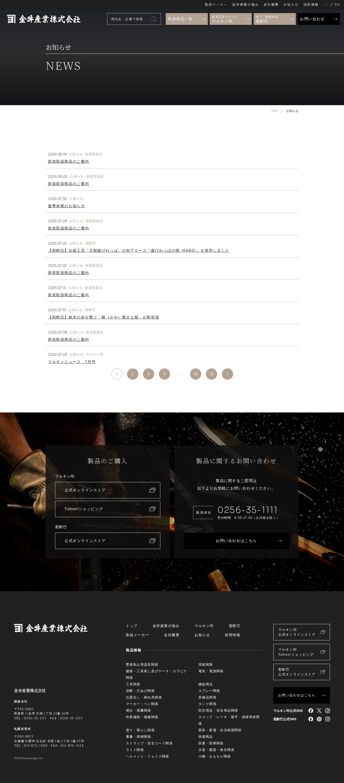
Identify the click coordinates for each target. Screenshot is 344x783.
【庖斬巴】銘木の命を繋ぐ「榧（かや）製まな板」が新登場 (103, 317)
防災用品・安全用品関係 (218, 710)
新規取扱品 (94, 154)
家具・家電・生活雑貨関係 (220, 730)
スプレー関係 (209, 691)
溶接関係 (205, 664)
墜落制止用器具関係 (142, 664)
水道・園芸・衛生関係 (216, 750)
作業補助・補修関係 (142, 717)
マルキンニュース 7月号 (72, 362)
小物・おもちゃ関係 (214, 756)
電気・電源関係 (211, 671)
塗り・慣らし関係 (140, 730)
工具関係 (133, 684)
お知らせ (291, 4)
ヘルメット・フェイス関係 (147, 756)
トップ (132, 626)
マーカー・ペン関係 (142, 704)
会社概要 (271, 4)
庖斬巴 (90, 243)
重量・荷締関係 (138, 736)
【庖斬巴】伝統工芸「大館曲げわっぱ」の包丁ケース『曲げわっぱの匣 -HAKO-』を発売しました (138, 250)
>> (227, 374)
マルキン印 (95, 354)
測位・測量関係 (138, 710)
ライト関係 (135, 750)
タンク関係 (207, 704)
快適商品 (205, 736)
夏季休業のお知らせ (66, 206)
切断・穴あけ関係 (140, 691)
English (337, 4)
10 (196, 374)
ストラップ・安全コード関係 (149, 743)
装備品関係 (207, 697)
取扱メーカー (216, 4)
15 (211, 374)
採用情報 (310, 4)
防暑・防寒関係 (211, 743)
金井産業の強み (245, 4)
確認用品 (205, 684)
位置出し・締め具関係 (144, 697)
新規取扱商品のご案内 (68, 161)
